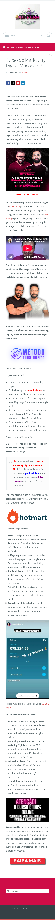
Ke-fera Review (16, 909)
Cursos (25, 73)
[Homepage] (27, 16)
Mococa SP (14, 206)
